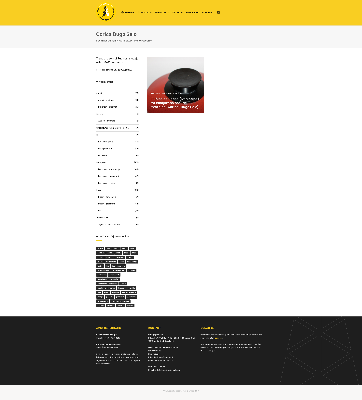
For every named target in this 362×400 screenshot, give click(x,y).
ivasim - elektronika (106, 288)
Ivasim (99, 190)
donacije (218, 338)
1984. (118, 253)
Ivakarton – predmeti (108, 107)
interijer (131, 270)
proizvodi (131, 297)
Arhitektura (111, 262)
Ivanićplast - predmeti (172, 93)
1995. (108, 257)
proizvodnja (103, 301)
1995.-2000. (119, 257)
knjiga (100, 297)
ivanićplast (114, 275)
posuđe (109, 297)
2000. (129, 257)
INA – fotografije (105, 142)
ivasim (123, 284)
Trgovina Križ (102, 217)
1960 (108, 248)
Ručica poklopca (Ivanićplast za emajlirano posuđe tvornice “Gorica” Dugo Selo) (175, 103)
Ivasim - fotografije (126, 288)
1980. (110, 253)
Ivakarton (102, 275)
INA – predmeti (105, 148)
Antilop (99, 114)
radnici (101, 306)
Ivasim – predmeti (106, 204)
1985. (126, 253)
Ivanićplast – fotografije (109, 169)
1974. (124, 248)
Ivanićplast (156, 93)
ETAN (121, 262)
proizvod (120, 297)
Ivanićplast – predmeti (108, 176)
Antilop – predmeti (106, 121)
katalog (115, 292)
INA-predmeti (118, 270)
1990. (100, 257)
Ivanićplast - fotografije (108, 279)
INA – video (103, 155)
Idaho (100, 266)
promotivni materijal (120, 301)
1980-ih (101, 253)
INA (97, 135)
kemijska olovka (129, 292)
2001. (100, 262)
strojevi (110, 306)
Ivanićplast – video (106, 183)
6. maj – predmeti (106, 100)
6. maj (99, 93)
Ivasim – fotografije (107, 197)
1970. (116, 248)
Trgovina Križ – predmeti (109, 224)
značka (130, 306)
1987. (134, 253)
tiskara (120, 306)
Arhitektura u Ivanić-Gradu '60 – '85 (112, 128)
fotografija (132, 262)
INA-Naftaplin (103, 270)
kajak (106, 292)
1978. (132, 248)
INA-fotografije (118, 266)
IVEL (100, 211)
